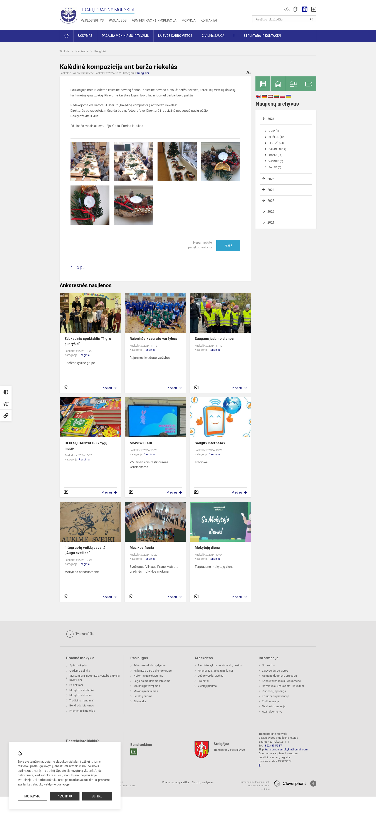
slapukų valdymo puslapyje (51, 784)
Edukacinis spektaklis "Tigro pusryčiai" (88, 341)
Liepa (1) (274, 130)
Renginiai (100, 51)
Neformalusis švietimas (148, 675)
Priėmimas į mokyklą (82, 710)
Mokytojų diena (207, 548)
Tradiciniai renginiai (81, 700)
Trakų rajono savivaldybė (229, 749)
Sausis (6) (275, 167)
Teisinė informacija (273, 706)
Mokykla (189, 20)
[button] (287, 9)
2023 (270, 200)
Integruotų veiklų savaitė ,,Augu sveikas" (85, 550)
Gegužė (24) (276, 143)
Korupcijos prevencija (275, 696)
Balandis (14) (277, 149)
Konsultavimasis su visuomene (281, 680)
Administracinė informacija (154, 20)
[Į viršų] (313, 783)
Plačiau (107, 388)
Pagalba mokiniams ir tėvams (152, 680)
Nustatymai (32, 796)
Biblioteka (140, 701)
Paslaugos (118, 20)
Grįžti (80, 268)
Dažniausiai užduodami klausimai (283, 686)
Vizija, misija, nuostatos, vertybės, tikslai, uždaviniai (94, 678)
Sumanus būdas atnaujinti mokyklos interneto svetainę (255, 786)
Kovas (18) (275, 155)
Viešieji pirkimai (207, 686)
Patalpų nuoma (143, 696)
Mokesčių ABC (141, 443)
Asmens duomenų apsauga (279, 675)
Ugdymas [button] (85, 35)
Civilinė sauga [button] (213, 35)
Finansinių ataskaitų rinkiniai (215, 670)
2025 (270, 179)
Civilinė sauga (270, 701)
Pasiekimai (76, 685)
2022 (270, 211)
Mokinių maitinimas (146, 691)
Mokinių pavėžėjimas (147, 686)
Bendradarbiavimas (81, 705)
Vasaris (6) (276, 161)
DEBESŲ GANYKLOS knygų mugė (86, 445)
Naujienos (82, 51)
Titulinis (65, 51)
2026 (270, 119)
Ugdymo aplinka (79, 670)
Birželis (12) (277, 136)
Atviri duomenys (272, 711)
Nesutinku (65, 796)
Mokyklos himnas (80, 695)
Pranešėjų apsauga (274, 691)
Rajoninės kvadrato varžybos (153, 339)
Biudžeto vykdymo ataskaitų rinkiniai (220, 665)
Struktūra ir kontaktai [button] (262, 35)
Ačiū (228, 246)
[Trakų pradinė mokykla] (70, 14)
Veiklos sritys (92, 20)
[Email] (133, 751)
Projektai (203, 680)
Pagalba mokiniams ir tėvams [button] (125, 35)
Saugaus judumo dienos (214, 339)
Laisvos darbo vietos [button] (175, 35)
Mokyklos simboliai (81, 690)
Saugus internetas (210, 443)
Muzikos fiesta (142, 548)
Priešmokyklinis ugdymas (150, 665)
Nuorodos (268, 665)
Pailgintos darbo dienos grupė (153, 670)
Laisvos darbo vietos (275, 670)
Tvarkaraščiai (84, 634)
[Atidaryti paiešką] (311, 19)
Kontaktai (209, 20)
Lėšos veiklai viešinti (210, 675)
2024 (270, 190)
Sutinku (97, 796)
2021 (270, 222)
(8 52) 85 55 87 (273, 745)
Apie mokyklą (78, 665)
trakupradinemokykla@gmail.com (286, 749)
